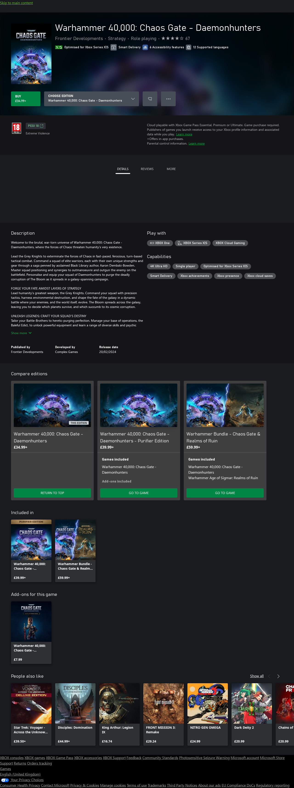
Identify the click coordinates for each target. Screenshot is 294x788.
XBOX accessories (88, 757)
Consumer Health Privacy (20, 785)
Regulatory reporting (272, 785)
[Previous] (269, 676)
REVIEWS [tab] (147, 169)
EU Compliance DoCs (238, 785)
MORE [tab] (171, 169)
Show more (19, 333)
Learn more (184, 134)
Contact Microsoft (55, 785)
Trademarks (157, 785)
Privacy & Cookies (84, 785)
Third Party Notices (182, 785)
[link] (31, 551)
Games (5, 768)
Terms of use (137, 785)
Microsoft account (245, 757)
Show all (257, 675)
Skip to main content (16, 2)
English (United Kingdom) (20, 774)
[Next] (278, 676)
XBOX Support (114, 757)
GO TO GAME (139, 493)
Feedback (134, 757)
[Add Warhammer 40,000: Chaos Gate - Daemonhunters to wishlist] (150, 98)
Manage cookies (113, 785)
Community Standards (160, 757)
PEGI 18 (33, 126)
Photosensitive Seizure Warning (204, 757)
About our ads (209, 785)
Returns (20, 763)
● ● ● (168, 98)
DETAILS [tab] (122, 169)
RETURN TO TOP (52, 493)
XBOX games (35, 757)
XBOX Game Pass (59, 757)
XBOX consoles (12, 757)
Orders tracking (39, 763)
